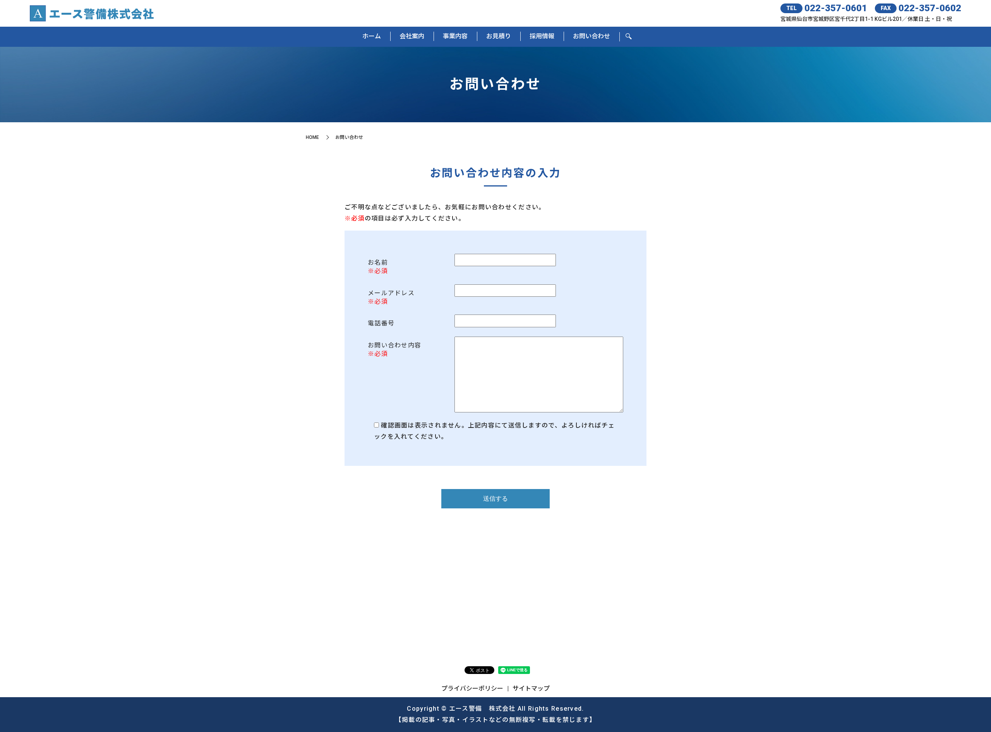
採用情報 (542, 36)
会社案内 (411, 36)
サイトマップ (531, 688)
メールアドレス (391, 293)
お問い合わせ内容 (394, 345)
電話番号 (381, 323)
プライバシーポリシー (472, 688)
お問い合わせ (591, 36)
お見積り (498, 36)
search (628, 37)
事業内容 (455, 36)
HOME (312, 137)
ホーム (371, 36)
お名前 (378, 262)
